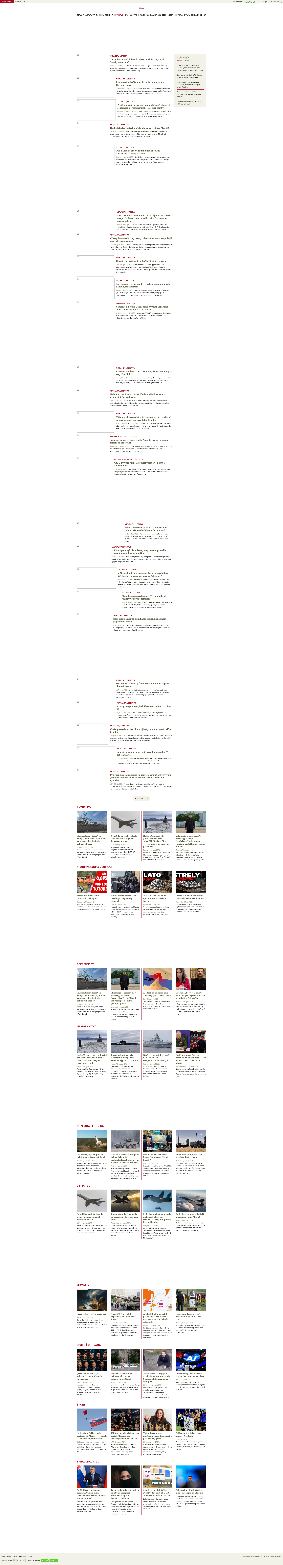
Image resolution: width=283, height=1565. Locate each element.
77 (145, 798)
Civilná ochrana (191, 15)
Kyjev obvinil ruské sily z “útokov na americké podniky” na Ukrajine (189, 76)
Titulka (80, 15)
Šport (203, 15)
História (179, 15)
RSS (3, 1556)
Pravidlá (22, 1556)
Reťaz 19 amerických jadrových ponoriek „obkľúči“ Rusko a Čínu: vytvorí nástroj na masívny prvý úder (190, 67)
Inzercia (8, 1556)
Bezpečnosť (167, 15)
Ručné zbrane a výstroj (149, 15)
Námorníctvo (131, 15)
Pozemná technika (104, 15)
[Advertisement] (141, 34)
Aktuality (90, 15)
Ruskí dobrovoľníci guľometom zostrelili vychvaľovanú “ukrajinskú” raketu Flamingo (189, 84)
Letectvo (118, 15)
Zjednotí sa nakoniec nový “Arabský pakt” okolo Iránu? (189, 103)
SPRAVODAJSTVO (88, 1461)
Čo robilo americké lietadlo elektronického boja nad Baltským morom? (189, 94)
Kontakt (15, 1556)
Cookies (28, 1556)
